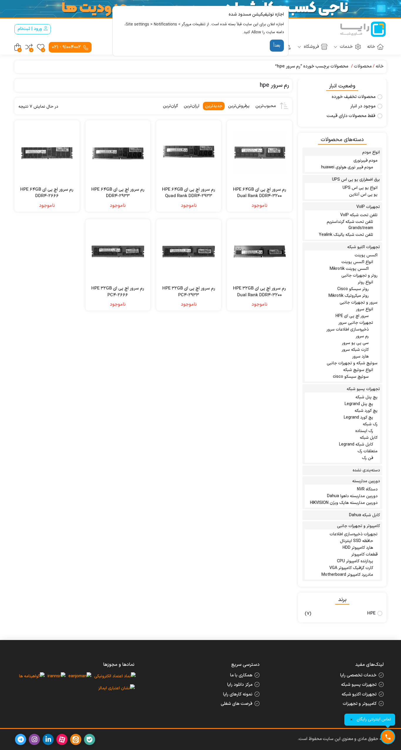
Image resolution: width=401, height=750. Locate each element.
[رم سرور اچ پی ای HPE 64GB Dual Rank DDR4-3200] (259, 152)
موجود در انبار (362, 106)
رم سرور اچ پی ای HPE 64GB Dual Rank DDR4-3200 (259, 193)
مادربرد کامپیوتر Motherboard (347, 575)
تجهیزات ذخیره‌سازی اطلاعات (354, 534)
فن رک (367, 458)
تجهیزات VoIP (368, 207)
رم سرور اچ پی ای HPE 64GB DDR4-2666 (46, 193)
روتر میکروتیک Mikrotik (348, 296)
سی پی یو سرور (355, 343)
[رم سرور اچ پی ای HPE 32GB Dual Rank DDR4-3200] (259, 251)
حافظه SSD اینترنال (356, 541)
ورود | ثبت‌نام (30, 29)
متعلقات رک (368, 451)
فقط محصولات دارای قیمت (351, 116)
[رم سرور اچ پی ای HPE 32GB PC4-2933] (188, 251)
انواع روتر (365, 282)
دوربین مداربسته (366, 481)
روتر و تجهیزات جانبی (359, 275)
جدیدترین (213, 106)
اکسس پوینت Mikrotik (349, 269)
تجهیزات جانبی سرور (355, 323)
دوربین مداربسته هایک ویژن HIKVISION (344, 503)
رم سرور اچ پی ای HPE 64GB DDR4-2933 (117, 193)
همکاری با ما (241, 675)
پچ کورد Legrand (358, 417)
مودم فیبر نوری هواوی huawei (347, 167)
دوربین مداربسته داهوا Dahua (352, 496)
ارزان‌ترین (191, 106)
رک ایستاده (364, 431)
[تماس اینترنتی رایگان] (387, 736)
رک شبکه (370, 424)
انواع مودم (371, 152)
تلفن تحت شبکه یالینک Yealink (346, 235)
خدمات (346, 46)
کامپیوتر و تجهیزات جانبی (358, 526)
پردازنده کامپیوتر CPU (355, 561)
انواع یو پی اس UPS (360, 188)
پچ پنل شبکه (366, 397)
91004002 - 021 (67, 47)
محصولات (363, 66)
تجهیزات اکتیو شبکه (363, 247)
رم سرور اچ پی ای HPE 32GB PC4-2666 (117, 292)
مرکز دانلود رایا (239, 684)
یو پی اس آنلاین (363, 195)
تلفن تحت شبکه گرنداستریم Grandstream (350, 225)
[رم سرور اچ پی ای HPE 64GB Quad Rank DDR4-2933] (188, 152)
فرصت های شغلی (236, 703)
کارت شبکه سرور (355, 350)
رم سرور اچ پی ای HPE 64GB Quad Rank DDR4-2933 (188, 193)
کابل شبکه (369, 438)
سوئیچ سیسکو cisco (351, 377)
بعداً (276, 45)
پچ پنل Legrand (359, 404)
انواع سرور (364, 309)
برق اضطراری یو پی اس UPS (356, 180)
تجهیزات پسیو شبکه (363, 389)
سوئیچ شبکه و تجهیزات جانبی (352, 363)
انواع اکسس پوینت (357, 262)
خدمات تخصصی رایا (358, 675)
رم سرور (362, 336)
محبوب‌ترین (265, 106)
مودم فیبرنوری (365, 161)
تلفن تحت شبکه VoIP (359, 215)
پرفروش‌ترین (239, 106)
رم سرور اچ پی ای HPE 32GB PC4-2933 (188, 292)
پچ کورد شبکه (366, 411)
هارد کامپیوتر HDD (358, 548)
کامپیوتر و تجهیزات (360, 703)
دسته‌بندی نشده (366, 470)
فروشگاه (311, 46)
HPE (371, 613)
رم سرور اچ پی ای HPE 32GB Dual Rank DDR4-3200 (259, 292)
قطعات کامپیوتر (364, 554)
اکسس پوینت (366, 255)
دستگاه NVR (367, 489)
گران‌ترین (170, 106)
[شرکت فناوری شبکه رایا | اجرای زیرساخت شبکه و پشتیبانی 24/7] (363, 29)
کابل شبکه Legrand (356, 444)
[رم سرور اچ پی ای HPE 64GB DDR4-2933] (117, 152)
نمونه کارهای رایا (237, 694)
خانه (371, 46)
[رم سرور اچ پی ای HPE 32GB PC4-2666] (117, 251)
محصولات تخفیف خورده (353, 97)
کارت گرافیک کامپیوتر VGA (351, 568)
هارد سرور (360, 356)
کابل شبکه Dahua (364, 515)
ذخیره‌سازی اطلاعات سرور (347, 329)
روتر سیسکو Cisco (353, 289)
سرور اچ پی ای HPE (352, 316)
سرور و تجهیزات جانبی (359, 302)
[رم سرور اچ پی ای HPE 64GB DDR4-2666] (46, 152)
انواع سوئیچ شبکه (358, 370)
